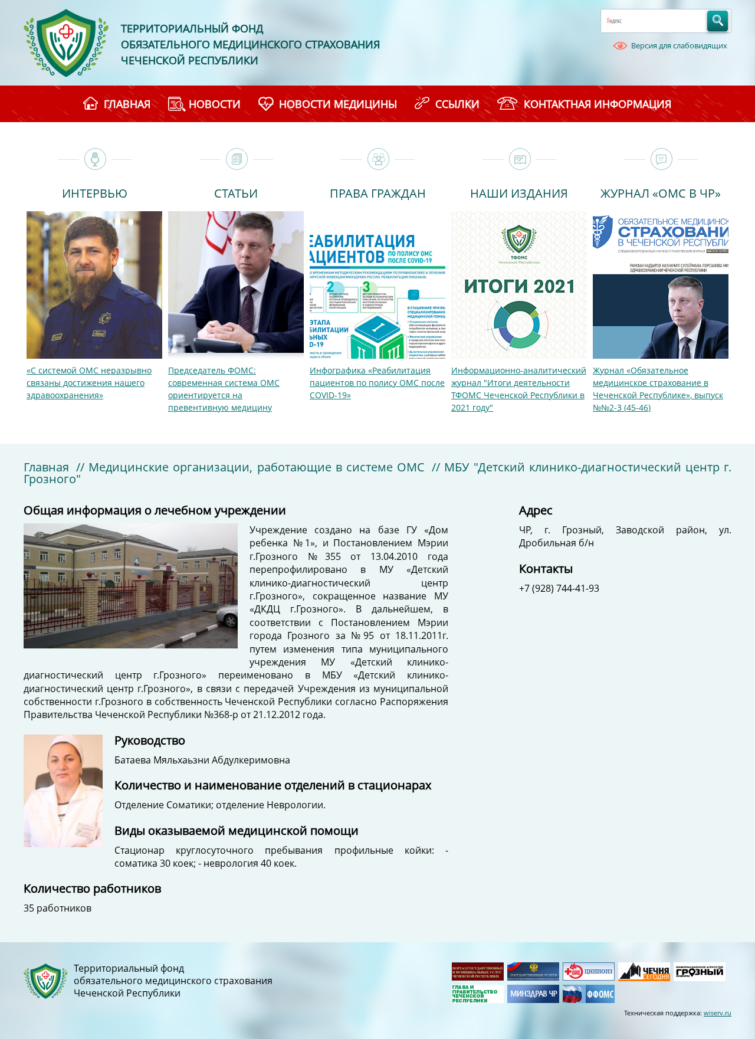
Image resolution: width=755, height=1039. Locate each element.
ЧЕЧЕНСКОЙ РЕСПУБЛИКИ (189, 60)
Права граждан (378, 192)
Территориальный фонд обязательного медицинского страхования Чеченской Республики (173, 980)
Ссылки (457, 104)
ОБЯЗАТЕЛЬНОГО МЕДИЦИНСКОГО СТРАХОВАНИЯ (250, 44)
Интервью (94, 192)
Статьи (236, 192)
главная (127, 104)
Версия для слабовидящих (679, 45)
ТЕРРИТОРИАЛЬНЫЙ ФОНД (192, 28)
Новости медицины (338, 104)
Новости (215, 104)
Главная (46, 467)
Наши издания (519, 192)
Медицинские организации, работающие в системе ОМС (256, 467)
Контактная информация (597, 104)
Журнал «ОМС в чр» (660, 192)
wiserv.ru (717, 1012)
